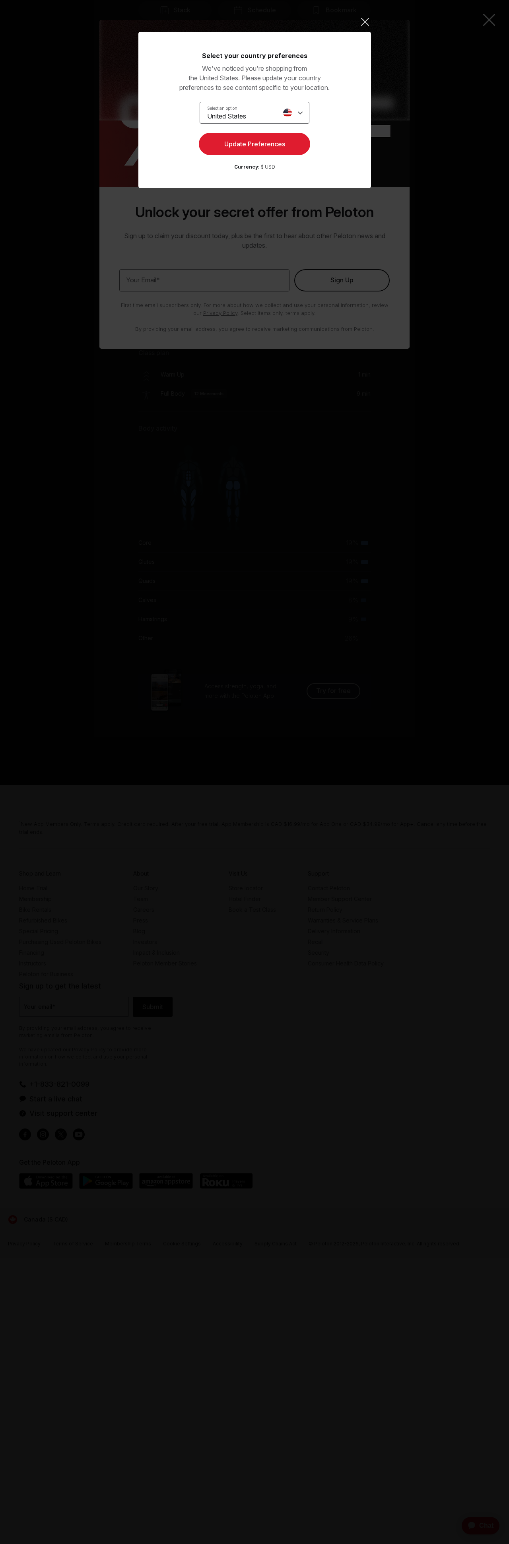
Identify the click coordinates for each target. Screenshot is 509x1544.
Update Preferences (254, 144)
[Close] (254, 22)
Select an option (222, 108)
